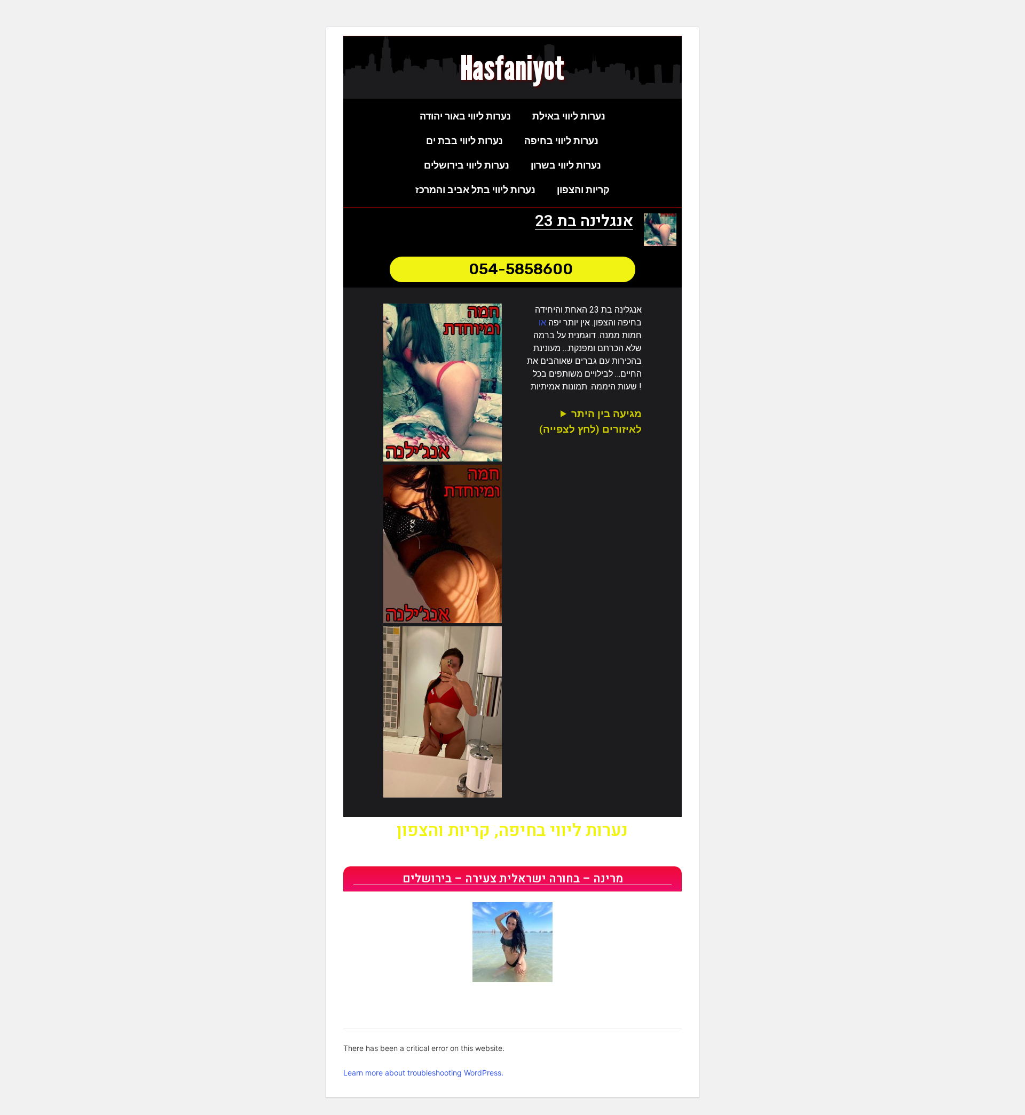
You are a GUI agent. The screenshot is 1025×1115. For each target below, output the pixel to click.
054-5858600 (521, 269)
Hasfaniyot (513, 67)
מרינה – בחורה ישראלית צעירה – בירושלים (513, 878)
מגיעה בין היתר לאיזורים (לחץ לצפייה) (590, 421)
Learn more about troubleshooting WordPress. (423, 1072)
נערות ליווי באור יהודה (465, 116)
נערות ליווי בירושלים (466, 165)
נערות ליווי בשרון (566, 165)
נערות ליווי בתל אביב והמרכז (475, 189)
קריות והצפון (583, 189)
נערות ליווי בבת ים (464, 140)
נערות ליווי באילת (568, 116)
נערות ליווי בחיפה (561, 140)
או (542, 322)
